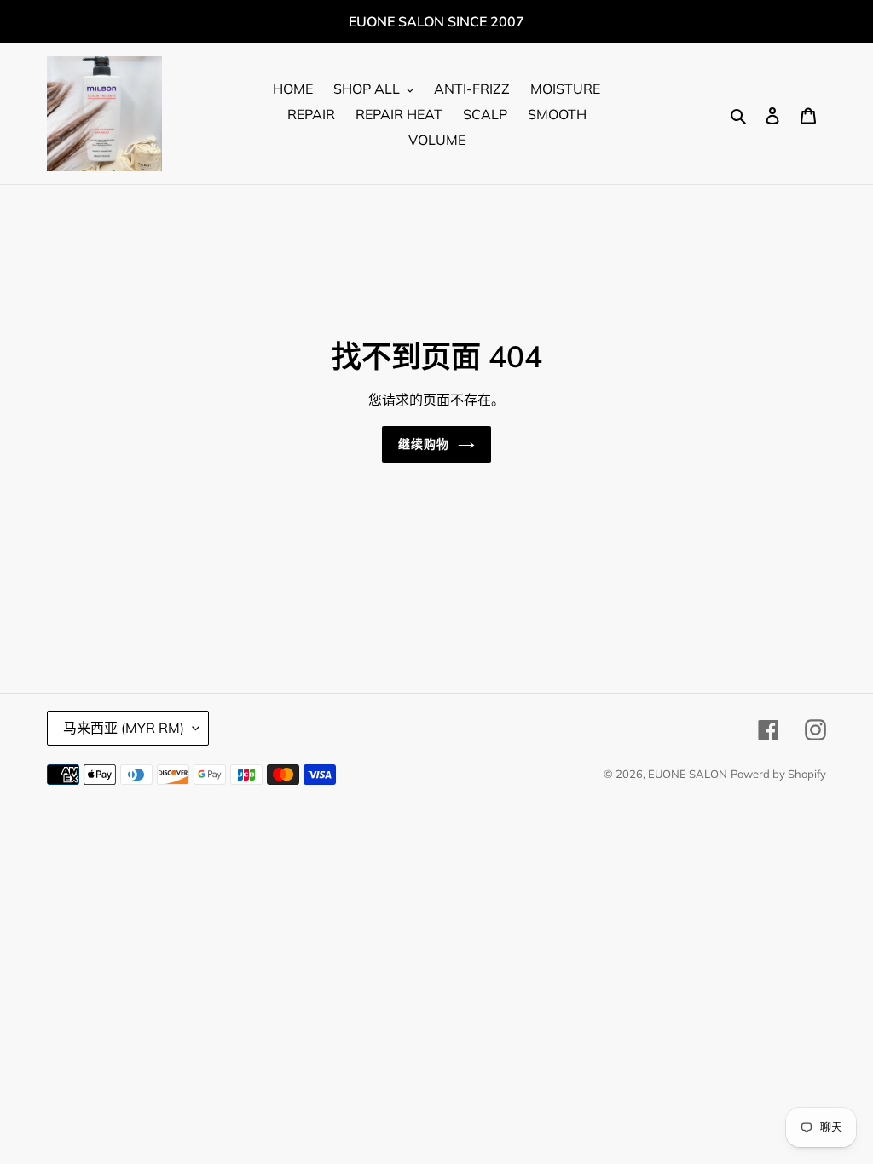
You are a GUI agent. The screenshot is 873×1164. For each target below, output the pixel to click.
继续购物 (423, 444)
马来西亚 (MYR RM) (123, 727)
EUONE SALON (687, 774)
